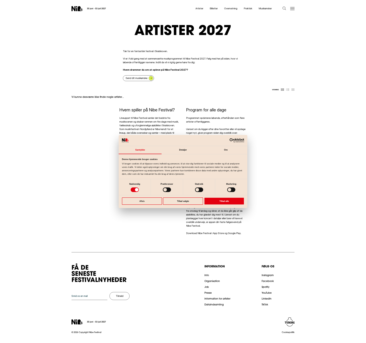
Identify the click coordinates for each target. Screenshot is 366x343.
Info (206, 275)
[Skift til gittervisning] (282, 90)
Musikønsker (265, 8)
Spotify (265, 287)
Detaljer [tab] (183, 150)
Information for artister (217, 299)
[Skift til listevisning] (287, 90)
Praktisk (248, 8)
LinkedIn (266, 299)
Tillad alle (224, 201)
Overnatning (230, 8)
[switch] (164, 189)
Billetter (214, 8)
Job (206, 287)
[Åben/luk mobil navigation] (292, 8)
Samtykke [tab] (140, 150)
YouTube (267, 293)
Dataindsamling (214, 305)
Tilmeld (119, 296)
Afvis (142, 201)
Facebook (268, 281)
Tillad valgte (183, 201)
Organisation (212, 281)
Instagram (268, 275)
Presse (208, 293)
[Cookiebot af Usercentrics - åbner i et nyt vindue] (231, 140)
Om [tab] (226, 150)
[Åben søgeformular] (284, 8)
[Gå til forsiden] (88, 8)
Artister (199, 8)
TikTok (265, 305)
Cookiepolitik (288, 333)
